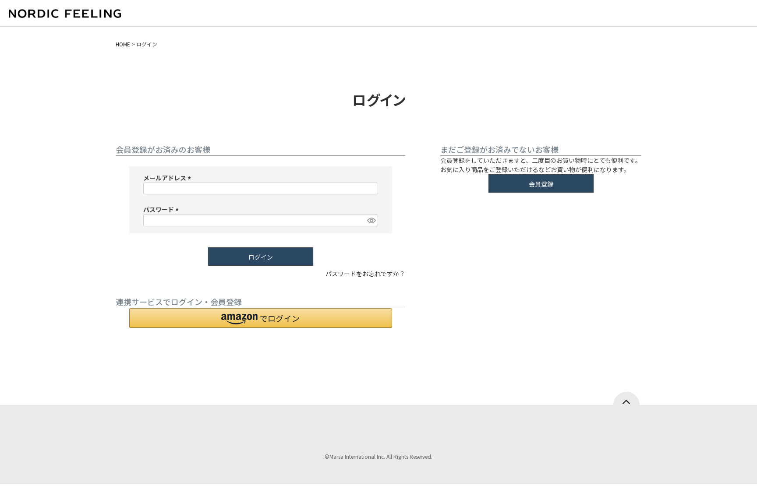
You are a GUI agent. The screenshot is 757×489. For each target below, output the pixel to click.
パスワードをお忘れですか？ (365, 273)
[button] (260, 318)
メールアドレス (168, 177)
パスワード (162, 209)
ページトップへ (626, 398)
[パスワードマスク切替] (371, 220)
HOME (123, 44)
